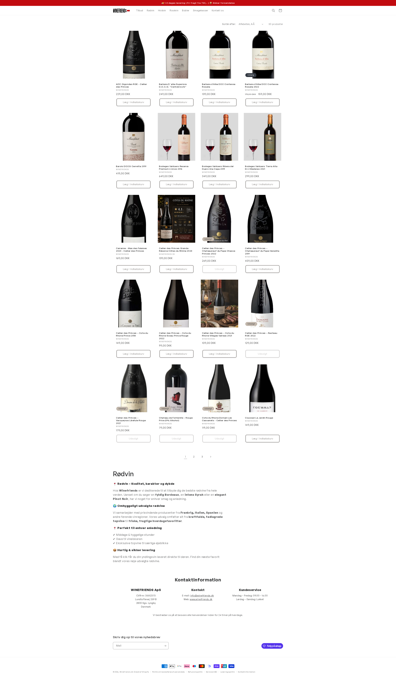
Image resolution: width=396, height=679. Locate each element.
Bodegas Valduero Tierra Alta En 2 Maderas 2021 (261, 167)
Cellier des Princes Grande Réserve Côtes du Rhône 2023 (175, 249)
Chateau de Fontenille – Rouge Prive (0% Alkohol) (176, 419)
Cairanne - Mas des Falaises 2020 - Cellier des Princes (131, 249)
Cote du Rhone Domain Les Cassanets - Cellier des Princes (219, 419)
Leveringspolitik (227, 672)
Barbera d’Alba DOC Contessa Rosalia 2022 (261, 85)
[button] (273, 10)
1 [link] (185, 456)
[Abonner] (165, 645)
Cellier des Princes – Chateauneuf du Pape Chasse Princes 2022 (218, 251)
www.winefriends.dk (201, 599)
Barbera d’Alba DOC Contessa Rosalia (218, 85)
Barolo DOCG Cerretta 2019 (131, 166)
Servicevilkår (211, 672)
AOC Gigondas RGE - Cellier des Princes (131, 85)
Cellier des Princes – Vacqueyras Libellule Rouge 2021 (131, 420)
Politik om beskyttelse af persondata (168, 672)
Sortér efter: (229, 24)
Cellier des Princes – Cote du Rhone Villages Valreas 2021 (218, 334)
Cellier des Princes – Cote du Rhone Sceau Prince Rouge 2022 (175, 336)
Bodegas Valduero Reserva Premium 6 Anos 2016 (174, 167)
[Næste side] (210, 456)
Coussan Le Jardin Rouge (259, 417)
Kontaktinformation (246, 672)
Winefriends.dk (126, 672)
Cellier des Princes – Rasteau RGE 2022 (261, 334)
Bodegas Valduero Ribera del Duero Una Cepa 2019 (218, 167)
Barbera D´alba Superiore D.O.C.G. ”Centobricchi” (173, 85)
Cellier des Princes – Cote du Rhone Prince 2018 (132, 334)
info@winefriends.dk (202, 595)
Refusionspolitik (195, 672)
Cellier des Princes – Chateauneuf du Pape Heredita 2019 (262, 251)
